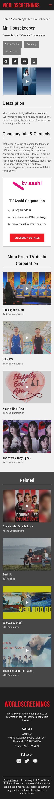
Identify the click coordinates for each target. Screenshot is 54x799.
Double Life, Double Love (18, 526)
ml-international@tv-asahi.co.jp (29, 217)
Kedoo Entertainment (13, 530)
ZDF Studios (9, 578)
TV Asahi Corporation (13, 314)
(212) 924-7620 (31, 746)
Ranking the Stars (14, 310)
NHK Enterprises (11, 627)
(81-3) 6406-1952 (21, 210)
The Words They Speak (17, 458)
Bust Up (7, 574)
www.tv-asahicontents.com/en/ (29, 224)
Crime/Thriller (12, 44)
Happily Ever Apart (14, 408)
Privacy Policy (10, 780)
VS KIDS (8, 359)
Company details (27, 237)
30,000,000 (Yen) (12, 623)
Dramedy (31, 44)
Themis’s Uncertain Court (18, 671)
